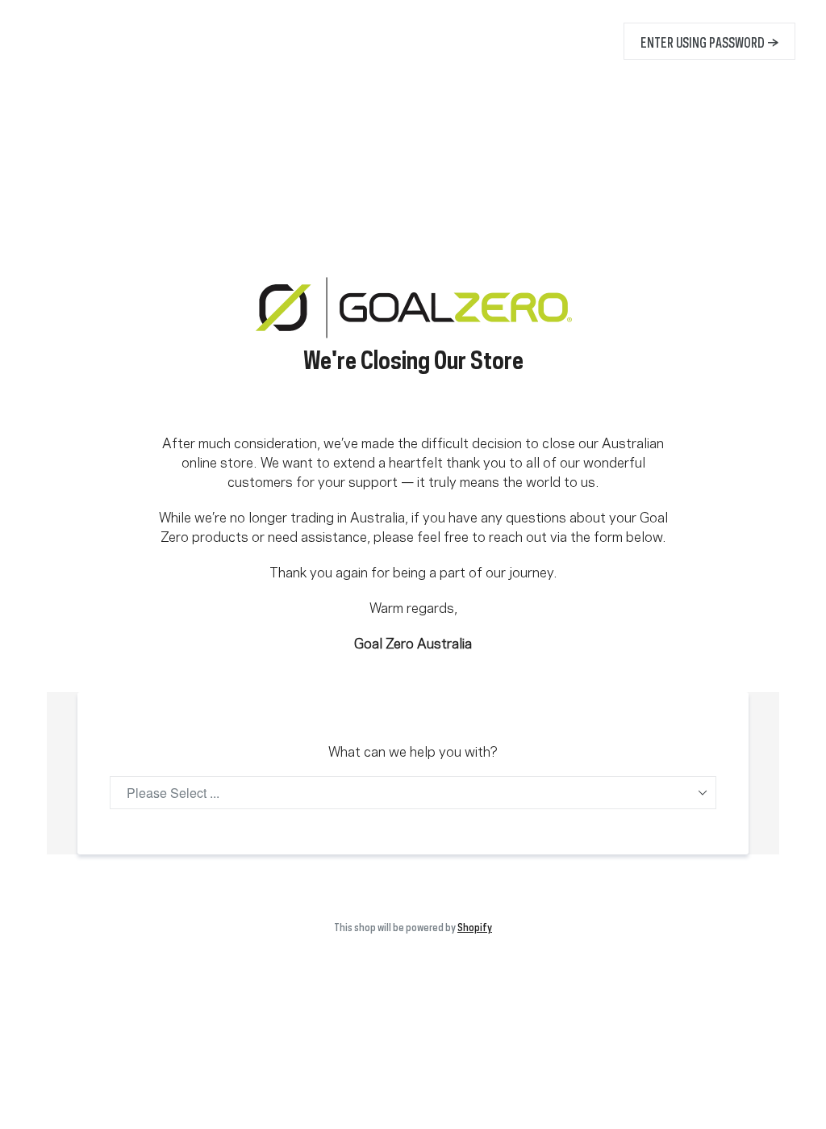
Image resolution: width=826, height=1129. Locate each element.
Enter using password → (709, 41)
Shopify (474, 925)
